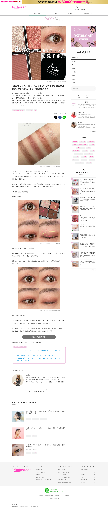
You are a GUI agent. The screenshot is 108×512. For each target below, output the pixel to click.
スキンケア (75, 58)
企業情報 (41, 495)
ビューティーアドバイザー (42, 479)
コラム (73, 79)
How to (28, 419)
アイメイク (18, 108)
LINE (82, 477)
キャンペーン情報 (54, 13)
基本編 (92, 144)
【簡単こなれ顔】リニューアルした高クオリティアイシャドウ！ (34, 355)
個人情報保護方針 (49, 495)
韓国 (88, 147)
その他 (73, 82)
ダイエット (75, 160)
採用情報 (67, 495)
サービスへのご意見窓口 (64, 477)
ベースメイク (75, 61)
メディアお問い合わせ (63, 472)
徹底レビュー (81, 147)
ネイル (73, 75)
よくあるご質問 (88, 13)
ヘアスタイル (79, 153)
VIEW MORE (92, 131)
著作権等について (59, 495)
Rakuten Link (84, 479)
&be (35, 110)
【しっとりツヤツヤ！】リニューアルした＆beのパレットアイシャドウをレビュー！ (39, 351)
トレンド (85, 150)
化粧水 (91, 157)
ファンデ (92, 160)
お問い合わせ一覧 (24, 506)
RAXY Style (37, 13)
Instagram (83, 474)
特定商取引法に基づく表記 (64, 482)
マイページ (38, 474)
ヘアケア (74, 72)
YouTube (83, 482)
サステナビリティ (35, 506)
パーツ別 (34, 436)
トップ (20, 13)
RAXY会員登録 (84, 469)
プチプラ (76, 157)
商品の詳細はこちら (38, 337)
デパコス (84, 160)
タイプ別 (34, 452)
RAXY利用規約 (62, 479)
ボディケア (75, 68)
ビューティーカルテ (41, 477)
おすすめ (83, 141)
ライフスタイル (79, 163)
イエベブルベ (43, 419)
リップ (92, 150)
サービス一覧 (15, 506)
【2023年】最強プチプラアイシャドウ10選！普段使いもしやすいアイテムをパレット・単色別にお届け (39, 359)
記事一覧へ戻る (39, 391)
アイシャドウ (29, 110)
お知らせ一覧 (61, 469)
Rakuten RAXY (19, 7)
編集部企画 (91, 141)
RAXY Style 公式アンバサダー (18, 110)
